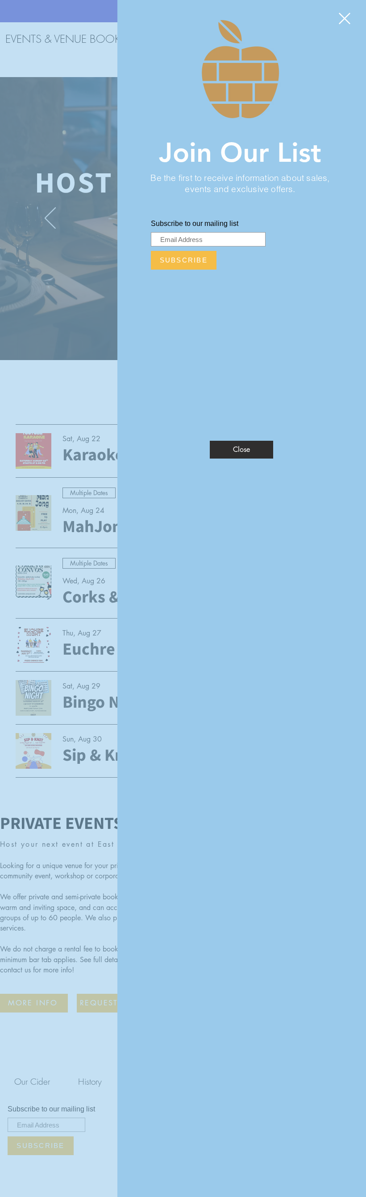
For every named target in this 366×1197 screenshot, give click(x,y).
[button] (344, 18)
